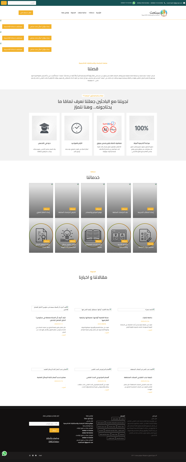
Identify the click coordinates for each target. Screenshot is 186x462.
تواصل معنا (65, 12)
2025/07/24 (145, 321)
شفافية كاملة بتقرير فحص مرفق (109, 143)
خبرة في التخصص (44, 143)
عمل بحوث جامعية (102, 426)
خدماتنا (92, 12)
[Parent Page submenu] (89, 12)
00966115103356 (157, 2)
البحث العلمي (111, 438)
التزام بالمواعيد (76, 143)
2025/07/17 (58, 323)
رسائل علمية (115, 434)
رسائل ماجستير (112, 426)
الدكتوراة (122, 434)
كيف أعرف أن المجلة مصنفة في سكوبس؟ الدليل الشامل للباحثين (51, 319)
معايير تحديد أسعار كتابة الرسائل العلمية (51, 377)
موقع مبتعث (115, 419)
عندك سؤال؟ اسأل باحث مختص (40, 26)
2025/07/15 (58, 381)
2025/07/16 (102, 381)
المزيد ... (149, 330)
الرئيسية (98, 12)
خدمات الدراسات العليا (105, 434)
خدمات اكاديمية (120, 438)
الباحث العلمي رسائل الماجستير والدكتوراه (114, 430)
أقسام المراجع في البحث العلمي (97, 377)
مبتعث (122, 419)
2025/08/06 (102, 323)
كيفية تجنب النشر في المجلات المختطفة (137, 377)
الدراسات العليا (101, 423)
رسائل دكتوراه (121, 426)
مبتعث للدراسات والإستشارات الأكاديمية (115, 423)
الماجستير (101, 430)
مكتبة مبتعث (82, 12)
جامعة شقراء (147, 317)
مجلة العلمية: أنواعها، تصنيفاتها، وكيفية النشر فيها (94, 319)
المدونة (73, 12)
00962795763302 (143, 2)
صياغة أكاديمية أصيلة (142, 143)
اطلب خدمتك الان (25, 12)
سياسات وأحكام (52, 438)
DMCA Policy (54, 441)
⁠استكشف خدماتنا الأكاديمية (13, 26)
